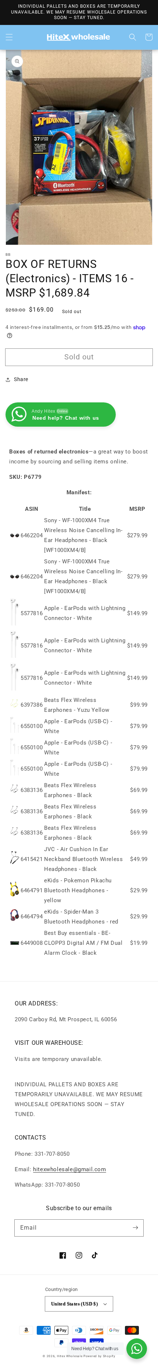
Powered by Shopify (99, 1356)
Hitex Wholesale (70, 1356)
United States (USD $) (74, 1303)
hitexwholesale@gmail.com (69, 1169)
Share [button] (21, 379)
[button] (9, 37)
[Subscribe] (135, 1228)
